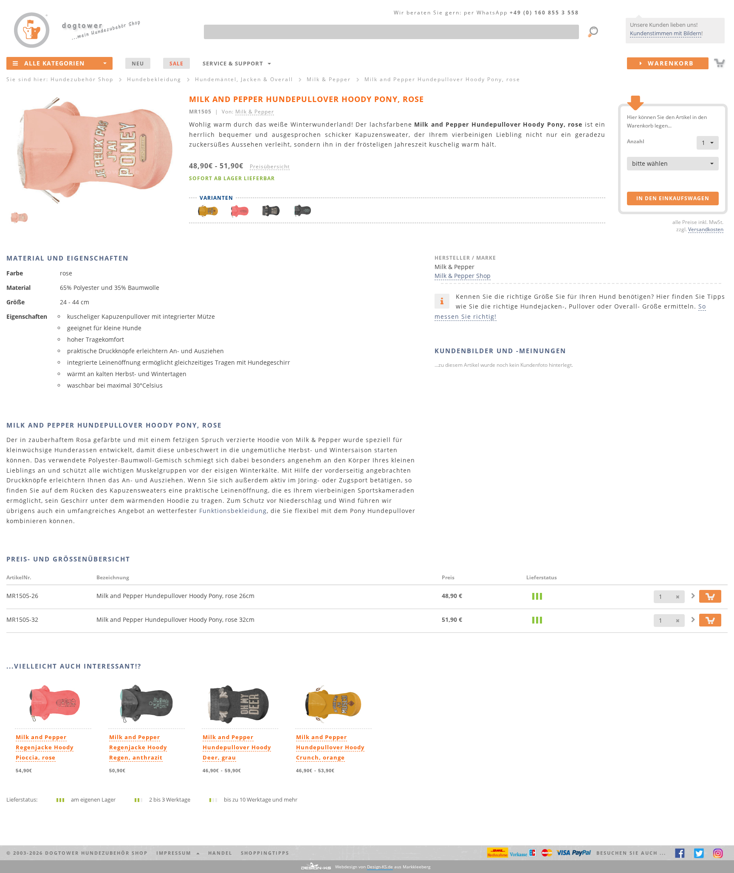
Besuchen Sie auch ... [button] (631, 853)
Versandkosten (705, 229)
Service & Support (235, 63)
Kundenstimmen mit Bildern (665, 33)
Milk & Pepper (254, 111)
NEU (138, 63)
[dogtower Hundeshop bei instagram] (718, 852)
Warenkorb (668, 63)
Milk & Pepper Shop (463, 276)
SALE (176, 63)
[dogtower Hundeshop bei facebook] (679, 852)
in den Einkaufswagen (672, 198)
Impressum (175, 853)
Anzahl (635, 141)
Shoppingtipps (265, 853)
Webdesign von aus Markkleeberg (382, 867)
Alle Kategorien (54, 63)
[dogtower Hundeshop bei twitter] (699, 852)
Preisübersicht (270, 166)
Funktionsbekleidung (233, 511)
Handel (220, 853)
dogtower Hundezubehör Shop (96, 853)
